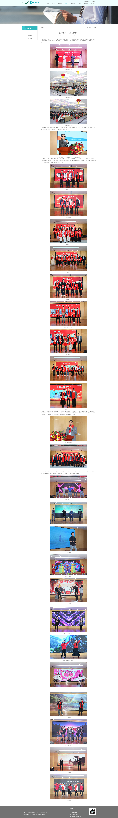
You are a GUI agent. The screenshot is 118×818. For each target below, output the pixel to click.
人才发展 (79, 3)
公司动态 (30, 31)
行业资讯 (30, 35)
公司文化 (86, 3)
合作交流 (73, 3)
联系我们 (92, 3)
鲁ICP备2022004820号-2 (53, 812)
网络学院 (85, 1)
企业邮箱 (88, 1)
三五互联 (43, 812)
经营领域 (60, 3)
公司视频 (30, 38)
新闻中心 (66, 3)
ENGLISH (93, 1)
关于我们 (53, 3)
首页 (48, 3)
